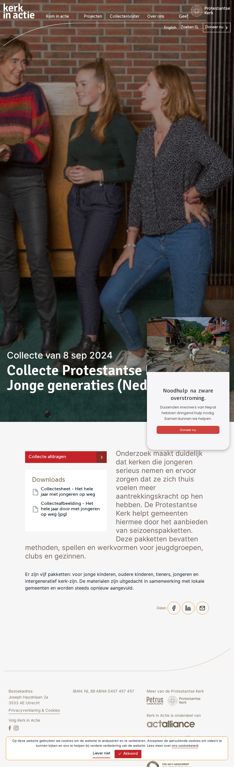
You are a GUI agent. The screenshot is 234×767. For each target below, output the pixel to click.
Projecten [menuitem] (93, 17)
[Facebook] (10, 727)
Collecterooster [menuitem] (124, 17)
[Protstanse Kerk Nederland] (184, 700)
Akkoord (130, 754)
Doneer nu (214, 27)
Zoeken (188, 27)
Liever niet (101, 753)
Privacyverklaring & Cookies (34, 710)
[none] (61, 17)
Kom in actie (57, 17)
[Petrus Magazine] (155, 700)
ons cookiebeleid (185, 746)
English (170, 28)
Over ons (155, 17)
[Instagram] (16, 727)
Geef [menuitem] (183, 17)
